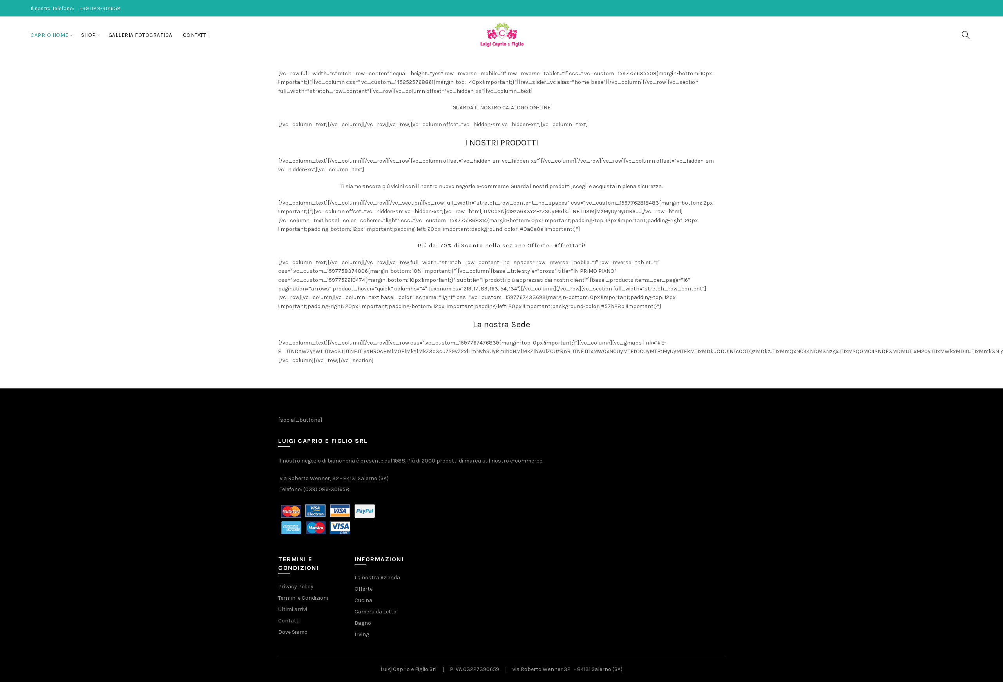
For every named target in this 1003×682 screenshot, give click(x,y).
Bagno (363, 623)
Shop (88, 35)
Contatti (195, 35)
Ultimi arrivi (292, 609)
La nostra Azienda (377, 577)
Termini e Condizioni (303, 598)
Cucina (363, 600)
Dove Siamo (293, 632)
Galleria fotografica (140, 35)
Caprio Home (50, 35)
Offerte (364, 589)
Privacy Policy (295, 586)
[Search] (966, 35)
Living (362, 634)
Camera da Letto (375, 611)
